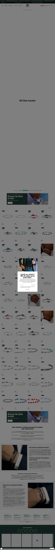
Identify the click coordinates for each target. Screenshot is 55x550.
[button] (52, 548)
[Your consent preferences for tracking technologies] (1, 548)
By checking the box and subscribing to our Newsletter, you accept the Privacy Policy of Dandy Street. (27, 287)
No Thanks (27, 289)
